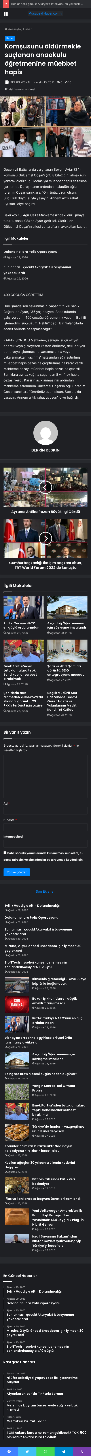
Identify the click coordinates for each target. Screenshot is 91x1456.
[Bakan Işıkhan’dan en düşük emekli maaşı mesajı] (17, 1004)
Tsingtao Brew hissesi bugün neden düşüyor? (41, 1074)
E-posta (10, 820)
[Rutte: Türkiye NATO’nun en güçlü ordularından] (24, 607)
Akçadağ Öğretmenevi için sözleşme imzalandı (66, 625)
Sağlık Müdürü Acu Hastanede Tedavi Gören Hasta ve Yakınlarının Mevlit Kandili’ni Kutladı (62, 701)
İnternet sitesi (13, 836)
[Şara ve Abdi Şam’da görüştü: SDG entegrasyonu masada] (67, 651)
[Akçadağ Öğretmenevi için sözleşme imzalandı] (67, 607)
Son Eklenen (45, 891)
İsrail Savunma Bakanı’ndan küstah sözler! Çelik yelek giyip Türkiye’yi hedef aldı (56, 1241)
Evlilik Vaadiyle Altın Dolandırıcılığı (32, 905)
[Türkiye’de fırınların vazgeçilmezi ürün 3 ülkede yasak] (17, 1132)
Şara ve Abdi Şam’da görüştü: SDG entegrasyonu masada (66, 670)
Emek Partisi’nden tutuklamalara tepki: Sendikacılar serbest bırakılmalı (20, 672)
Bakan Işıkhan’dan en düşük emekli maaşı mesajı (54, 1000)
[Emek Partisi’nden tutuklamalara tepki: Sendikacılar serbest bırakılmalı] (24, 651)
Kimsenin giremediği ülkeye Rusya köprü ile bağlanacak (59, 981)
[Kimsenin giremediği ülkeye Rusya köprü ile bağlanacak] (17, 985)
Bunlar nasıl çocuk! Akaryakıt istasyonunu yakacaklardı (48, 4)
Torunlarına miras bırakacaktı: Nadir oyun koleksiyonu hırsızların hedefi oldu (38, 1148)
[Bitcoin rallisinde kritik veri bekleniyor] (17, 1185)
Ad (7, 803)
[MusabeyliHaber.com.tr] (45, 13)
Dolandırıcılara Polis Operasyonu (30, 252)
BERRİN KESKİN (20, 82)
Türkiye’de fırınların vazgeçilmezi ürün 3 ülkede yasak (58, 1128)
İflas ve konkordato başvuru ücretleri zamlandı (43, 1199)
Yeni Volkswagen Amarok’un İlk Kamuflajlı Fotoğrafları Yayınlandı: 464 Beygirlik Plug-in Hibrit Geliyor (58, 1217)
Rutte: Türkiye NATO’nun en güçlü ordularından (23, 625)
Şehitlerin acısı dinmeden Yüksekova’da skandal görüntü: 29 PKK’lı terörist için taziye (23, 699)
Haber (27, 29)
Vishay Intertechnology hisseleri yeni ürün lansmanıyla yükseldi (38, 1040)
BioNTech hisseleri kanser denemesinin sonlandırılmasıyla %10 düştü (36, 964)
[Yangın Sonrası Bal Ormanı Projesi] (17, 1092)
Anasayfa (14, 29)
